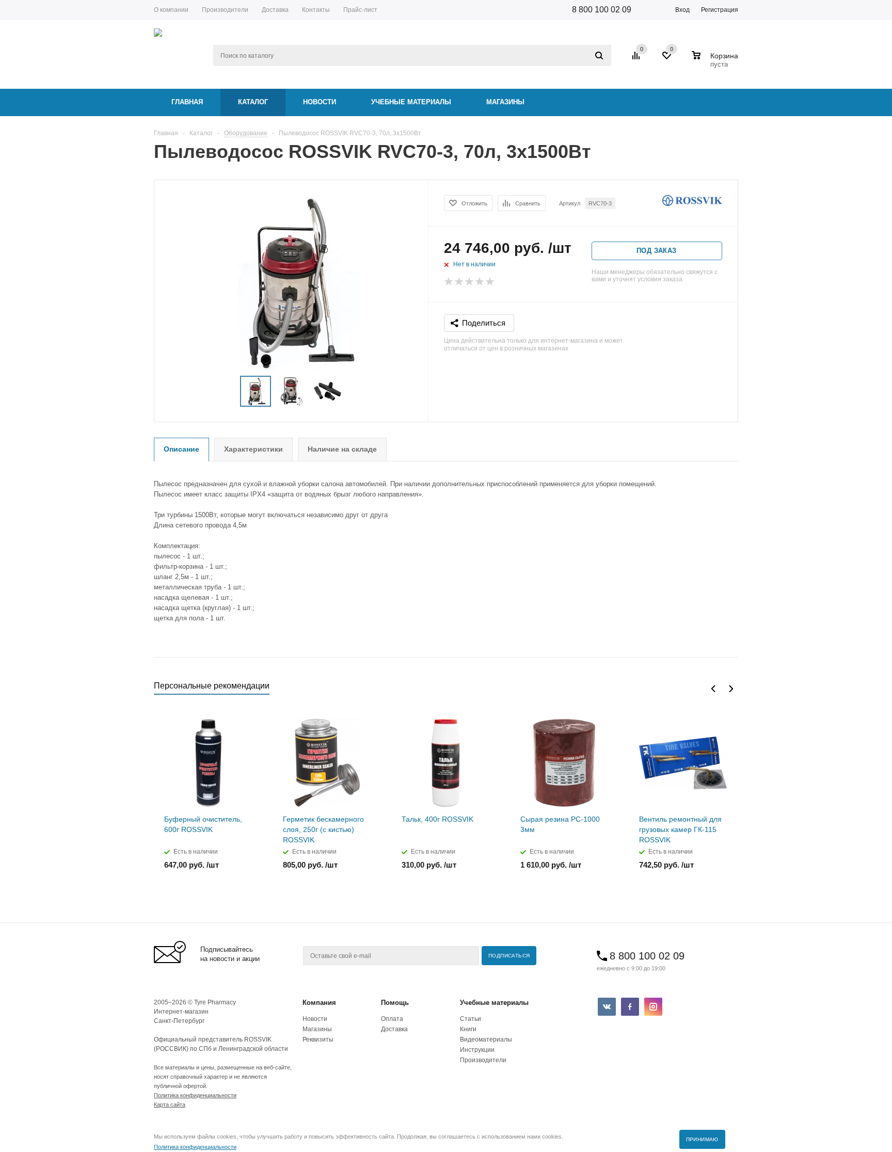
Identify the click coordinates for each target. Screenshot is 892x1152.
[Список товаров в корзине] (716, 63)
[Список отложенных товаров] (667, 59)
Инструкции (477, 1049)
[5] (490, 282)
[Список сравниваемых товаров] (637, 59)
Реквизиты (317, 1039)
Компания (319, 1002)
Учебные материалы (411, 102)
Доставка (394, 1029)
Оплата (392, 1018)
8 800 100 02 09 (601, 9)
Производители (483, 1060)
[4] (480, 282)
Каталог (253, 102)
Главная (187, 102)
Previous (713, 688)
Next (730, 688)
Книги (468, 1029)
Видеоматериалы (486, 1039)
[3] (470, 282)
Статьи (470, 1018)
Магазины (505, 102)
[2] (459, 282)
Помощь (395, 1002)
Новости (319, 102)
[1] (449, 282)
